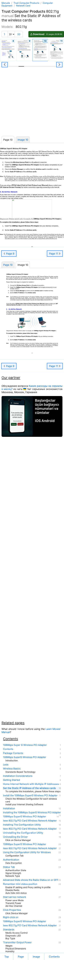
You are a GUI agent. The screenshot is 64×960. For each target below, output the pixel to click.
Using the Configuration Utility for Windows (27, 852)
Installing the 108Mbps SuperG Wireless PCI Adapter (32, 812)
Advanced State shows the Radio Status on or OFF (30, 880)
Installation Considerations (17, 776)
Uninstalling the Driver (15, 836)
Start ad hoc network (14, 897)
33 (18, 34)
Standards (8, 929)
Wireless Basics (12, 768)
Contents (8, 749)
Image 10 (23, 139)
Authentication (11, 859)
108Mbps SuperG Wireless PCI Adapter (24, 757)
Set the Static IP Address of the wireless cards (29, 788)
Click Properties (12, 910)
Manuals (6, 3)
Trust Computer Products (27, 3)
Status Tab (9, 867)
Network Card (23, 5)
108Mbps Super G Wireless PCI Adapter (25, 745)
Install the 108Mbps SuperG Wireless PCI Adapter (30, 795)
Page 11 (54, 253)
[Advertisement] (32, 102)
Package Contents (13, 753)
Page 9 (9, 253)
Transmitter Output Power (17, 942)
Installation (9, 808)
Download (47, 34)
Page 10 (8, 264)
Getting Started (11, 780)
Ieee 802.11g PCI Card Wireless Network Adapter (30, 820)
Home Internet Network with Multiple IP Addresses (31, 784)
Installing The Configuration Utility (22, 824)
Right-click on (10, 917)
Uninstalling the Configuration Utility (23, 832)
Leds (5, 764)
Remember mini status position (20, 884)
